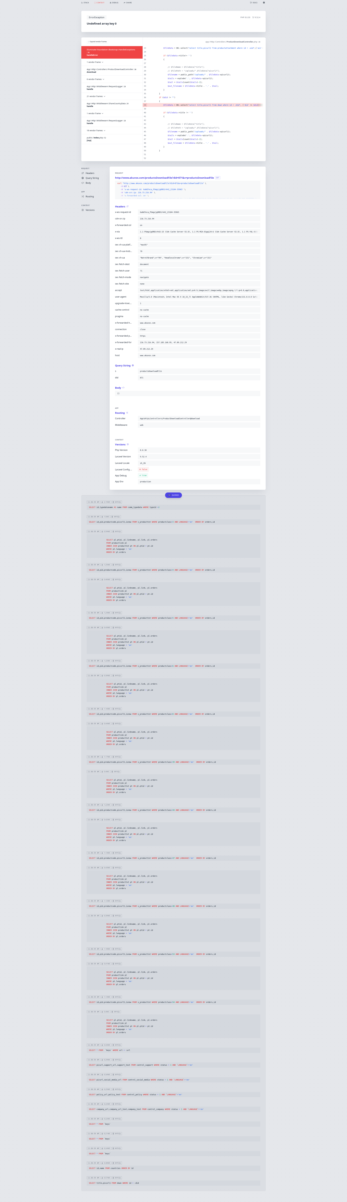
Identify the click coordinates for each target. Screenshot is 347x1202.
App (83, 192)
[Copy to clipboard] (257, 183)
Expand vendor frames (98, 41)
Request (85, 168)
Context (85, 205)
